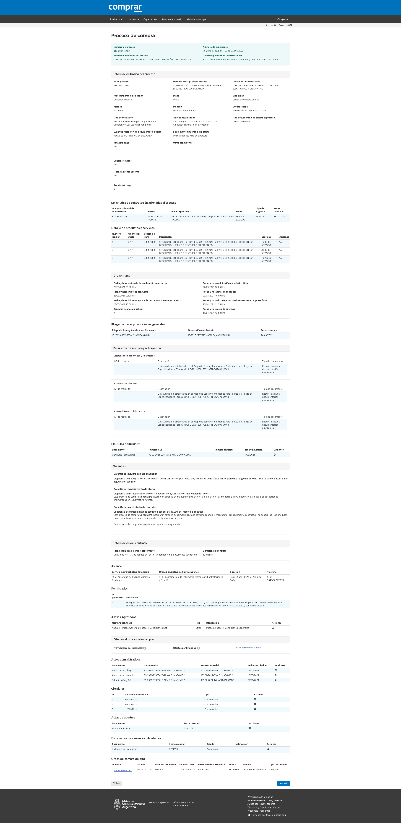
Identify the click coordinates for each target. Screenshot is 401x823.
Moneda (177, 106)
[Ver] (275, 454)
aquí (284, 814)
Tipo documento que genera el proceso (254, 117)
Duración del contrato (215, 550)
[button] (150, 19)
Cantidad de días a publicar (128, 308)
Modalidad (238, 95)
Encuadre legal (240, 106)
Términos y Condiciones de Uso (263, 807)
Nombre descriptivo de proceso (190, 81)
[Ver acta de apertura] (250, 728)
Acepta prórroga (122, 184)
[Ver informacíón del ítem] (280, 241)
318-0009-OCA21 (123, 771)
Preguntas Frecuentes (258, 810)
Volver (116, 783)
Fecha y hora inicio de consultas (131, 291)
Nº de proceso (121, 81)
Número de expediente (215, 46)
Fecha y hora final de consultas (219, 291)
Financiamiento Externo (126, 171)
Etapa (176, 95)
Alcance (118, 106)
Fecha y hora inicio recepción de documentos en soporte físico (147, 300)
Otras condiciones (183, 142)
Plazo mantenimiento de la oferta (191, 131)
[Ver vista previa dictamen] (268, 748)
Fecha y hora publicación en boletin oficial (225, 283)
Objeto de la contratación (246, 81)
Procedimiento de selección (128, 95)
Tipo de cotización (123, 117)
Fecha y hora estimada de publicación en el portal (140, 283)
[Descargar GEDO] (148, 335)
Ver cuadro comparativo (248, 648)
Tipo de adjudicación (184, 117)
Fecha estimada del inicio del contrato (134, 550)
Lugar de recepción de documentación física (137, 131)
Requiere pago (121, 142)
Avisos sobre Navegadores (261, 803)
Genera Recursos (123, 160)
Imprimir (283, 783)
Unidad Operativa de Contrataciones (222, 55)
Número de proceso (124, 46)
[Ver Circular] (255, 699)
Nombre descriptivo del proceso (131, 55)
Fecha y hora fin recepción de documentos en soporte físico (235, 300)
